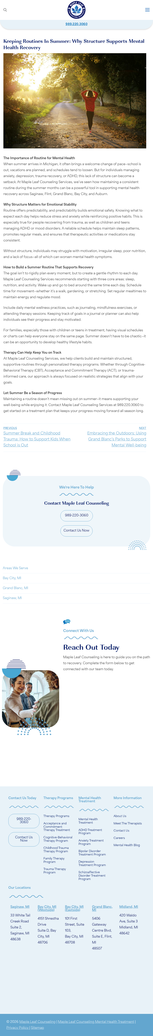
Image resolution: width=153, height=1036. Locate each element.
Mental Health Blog (127, 845)
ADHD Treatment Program (90, 832)
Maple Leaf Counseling (37, 1022)
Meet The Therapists (128, 823)
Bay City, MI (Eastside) (74, 909)
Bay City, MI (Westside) (47, 909)
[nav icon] (147, 10)
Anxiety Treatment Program (91, 842)
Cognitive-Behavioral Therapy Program (57, 839)
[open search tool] (5, 10)
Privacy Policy (17, 1028)
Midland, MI (128, 907)
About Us (120, 816)
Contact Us (121, 830)
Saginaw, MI (12, 598)
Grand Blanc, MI (15, 588)
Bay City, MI (12, 578)
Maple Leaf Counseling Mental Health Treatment (96, 1022)
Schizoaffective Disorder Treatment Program (91, 876)
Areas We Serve (15, 568)
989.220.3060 (76, 24)
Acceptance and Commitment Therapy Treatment (56, 827)
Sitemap (37, 1028)
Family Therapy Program (54, 860)
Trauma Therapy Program (54, 871)
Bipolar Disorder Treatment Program (92, 853)
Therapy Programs (56, 816)
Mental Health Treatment (88, 821)
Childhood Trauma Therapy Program (56, 850)
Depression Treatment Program (92, 863)
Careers (119, 838)
